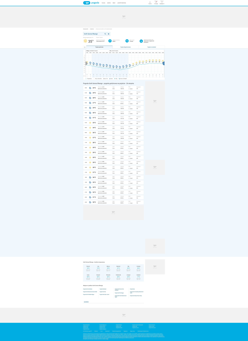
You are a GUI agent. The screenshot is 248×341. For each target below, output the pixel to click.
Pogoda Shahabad (103, 289)
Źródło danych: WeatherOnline (143, 331)
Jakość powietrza (121, 2)
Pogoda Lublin (118, 326)
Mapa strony (132, 331)
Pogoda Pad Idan (103, 291)
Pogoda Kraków (102, 326)
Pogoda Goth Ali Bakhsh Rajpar (88, 294)
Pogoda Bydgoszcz (103, 324)
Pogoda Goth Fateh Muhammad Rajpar (120, 296)
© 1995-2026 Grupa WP (87, 331)
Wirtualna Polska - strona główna (86, 3)
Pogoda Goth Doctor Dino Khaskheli (119, 289)
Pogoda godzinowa (99, 47)
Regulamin (126, 331)
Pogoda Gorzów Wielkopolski (137, 324)
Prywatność (107, 331)
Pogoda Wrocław (86, 329)
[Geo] (108, 34)
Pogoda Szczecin (135, 327)
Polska (103, 2)
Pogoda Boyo (132, 289)
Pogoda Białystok (86, 324)
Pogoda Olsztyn (151, 326)
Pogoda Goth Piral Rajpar (119, 293)
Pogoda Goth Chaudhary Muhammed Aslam (136, 292)
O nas (101, 331)
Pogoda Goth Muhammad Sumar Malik (90, 291)
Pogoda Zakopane (103, 329)
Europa (109, 2)
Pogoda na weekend (152, 47)
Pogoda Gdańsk (119, 324)
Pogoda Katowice (152, 324)
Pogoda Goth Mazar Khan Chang (136, 295)
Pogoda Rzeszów (119, 327)
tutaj (107, 338)
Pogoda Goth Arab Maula (87, 289)
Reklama (96, 331)
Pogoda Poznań (102, 327)
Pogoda (95, 3)
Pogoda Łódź (134, 326)
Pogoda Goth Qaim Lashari (104, 294)
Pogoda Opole (85, 327)
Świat (114, 2)
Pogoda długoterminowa (125, 47)
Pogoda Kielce (85, 326)
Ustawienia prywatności (116, 331)
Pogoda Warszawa (152, 327)
